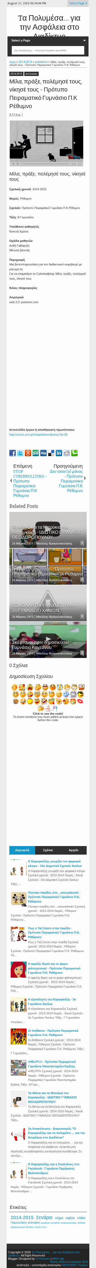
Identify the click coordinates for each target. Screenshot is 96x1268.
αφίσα (70, 1218)
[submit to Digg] (43, 453)
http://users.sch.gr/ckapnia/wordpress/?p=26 (38, 434)
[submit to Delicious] (51, 453)
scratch (55, 1222)
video (81, 1218)
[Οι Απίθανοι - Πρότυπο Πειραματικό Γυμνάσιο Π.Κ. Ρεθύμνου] (19, 1043)
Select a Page (20, 40)
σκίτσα (81, 1222)
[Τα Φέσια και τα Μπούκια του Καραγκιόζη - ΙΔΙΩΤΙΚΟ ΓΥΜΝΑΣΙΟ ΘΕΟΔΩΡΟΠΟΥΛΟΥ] (19, 1105)
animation (31, 74)
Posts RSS (57, 1261)
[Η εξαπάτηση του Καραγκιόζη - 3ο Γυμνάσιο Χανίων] (19, 1012)
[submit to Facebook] (12, 453)
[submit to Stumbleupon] (36, 453)
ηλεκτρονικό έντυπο (22, 1226)
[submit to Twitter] (20, 453)
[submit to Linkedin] (59, 453)
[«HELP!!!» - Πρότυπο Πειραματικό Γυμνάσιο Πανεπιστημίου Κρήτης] (19, 1074)
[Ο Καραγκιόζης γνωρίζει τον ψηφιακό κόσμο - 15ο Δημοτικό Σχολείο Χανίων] (19, 874)
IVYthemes (43, 1258)
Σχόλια (48, 850)
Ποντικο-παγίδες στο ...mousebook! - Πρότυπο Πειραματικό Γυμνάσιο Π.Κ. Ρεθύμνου (54, 897)
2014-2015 (16, 74)
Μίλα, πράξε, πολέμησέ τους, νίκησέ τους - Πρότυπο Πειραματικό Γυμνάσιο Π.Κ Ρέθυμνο (45, 94)
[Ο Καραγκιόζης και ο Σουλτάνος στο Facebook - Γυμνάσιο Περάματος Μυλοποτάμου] (19, 1177)
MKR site (58, 1258)
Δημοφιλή (22, 850)
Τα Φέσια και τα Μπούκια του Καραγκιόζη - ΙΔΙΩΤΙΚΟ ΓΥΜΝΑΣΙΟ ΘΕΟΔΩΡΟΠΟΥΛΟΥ (52, 1097)
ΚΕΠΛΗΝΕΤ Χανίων (75, 1265)
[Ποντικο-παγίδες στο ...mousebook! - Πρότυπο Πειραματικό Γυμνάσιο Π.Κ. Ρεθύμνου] (19, 905)
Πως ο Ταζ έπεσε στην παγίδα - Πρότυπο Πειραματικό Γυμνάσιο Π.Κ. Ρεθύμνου (54, 933)
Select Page (77, 3)
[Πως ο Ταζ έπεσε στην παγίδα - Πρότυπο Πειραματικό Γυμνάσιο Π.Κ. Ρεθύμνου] (19, 941)
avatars (45, 1222)
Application (41, 1227)
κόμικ (59, 1218)
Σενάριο (44, 1217)
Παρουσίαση (19, 1222)
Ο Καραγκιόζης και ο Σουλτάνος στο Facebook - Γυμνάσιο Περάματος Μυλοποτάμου (53, 1169)
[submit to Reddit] (66, 453)
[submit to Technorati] (74, 453)
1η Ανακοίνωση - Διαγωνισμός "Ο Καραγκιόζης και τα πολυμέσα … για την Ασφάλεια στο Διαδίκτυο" (56, 1133)
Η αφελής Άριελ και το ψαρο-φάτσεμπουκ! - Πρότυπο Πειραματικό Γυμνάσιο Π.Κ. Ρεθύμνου (54, 968)
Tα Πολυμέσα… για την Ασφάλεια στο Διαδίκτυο (49, 27)
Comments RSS (77, 1261)
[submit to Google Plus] (28, 453)
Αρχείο (73, 850)
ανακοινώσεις (69, 1222)
